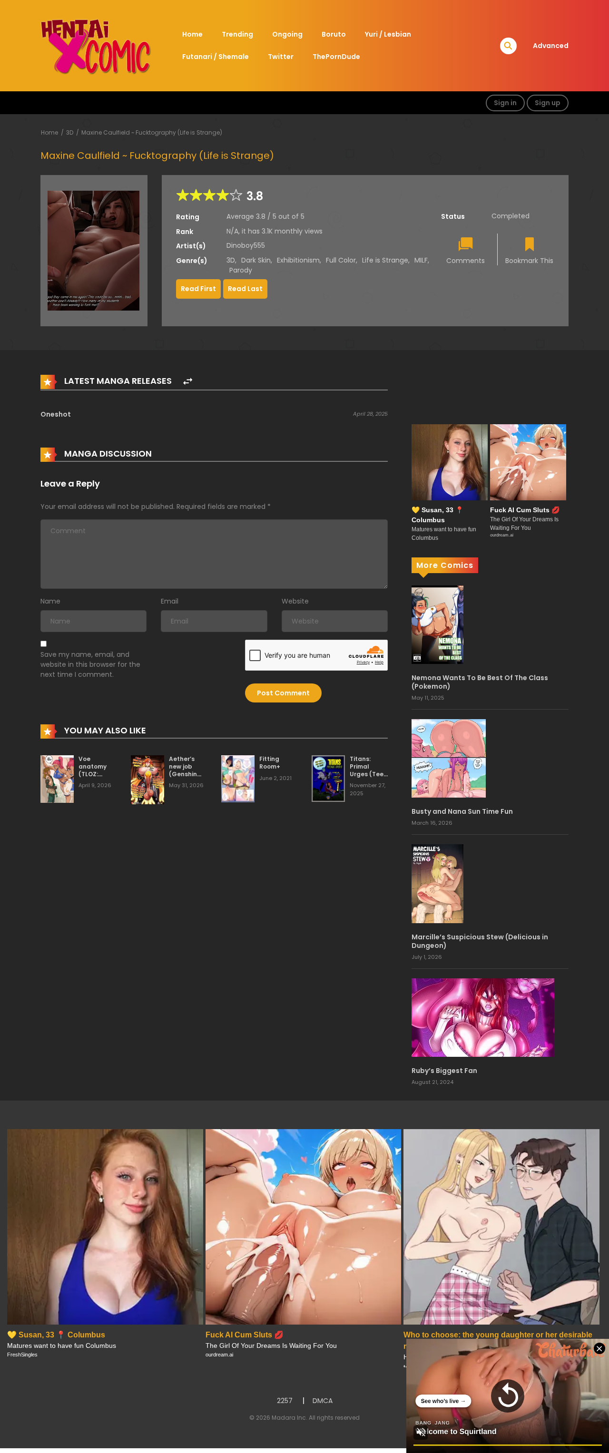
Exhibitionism (298, 260)
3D (69, 132)
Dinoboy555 (245, 245)
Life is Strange (385, 260)
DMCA (323, 1400)
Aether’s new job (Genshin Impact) (183, 770)
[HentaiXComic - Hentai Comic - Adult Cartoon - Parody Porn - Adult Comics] (95, 45)
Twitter (281, 56)
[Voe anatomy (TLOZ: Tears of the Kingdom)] (57, 778)
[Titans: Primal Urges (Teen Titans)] (328, 778)
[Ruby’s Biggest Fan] (483, 1017)
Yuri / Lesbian (388, 34)
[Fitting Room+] (238, 778)
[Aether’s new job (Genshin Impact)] (147, 779)
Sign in (505, 102)
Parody (240, 270)
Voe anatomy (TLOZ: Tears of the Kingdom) (97, 773)
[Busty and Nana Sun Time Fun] (449, 757)
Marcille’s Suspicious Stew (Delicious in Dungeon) (480, 941)
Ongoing (287, 34)
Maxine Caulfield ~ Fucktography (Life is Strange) (151, 132)
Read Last (245, 288)
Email (169, 601)
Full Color (341, 260)
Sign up (547, 102)
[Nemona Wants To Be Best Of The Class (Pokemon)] (437, 624)
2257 (285, 1400)
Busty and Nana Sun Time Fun (462, 811)
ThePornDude (336, 56)
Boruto (334, 34)
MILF (421, 260)
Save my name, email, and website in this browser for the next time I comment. (90, 664)
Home (192, 34)
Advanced (551, 45)
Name (50, 601)
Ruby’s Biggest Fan (444, 1070)
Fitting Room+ (269, 762)
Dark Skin (256, 260)
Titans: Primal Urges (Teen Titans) (368, 770)
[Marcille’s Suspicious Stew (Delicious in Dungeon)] (437, 883)
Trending (237, 34)
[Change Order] (188, 382)
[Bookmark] (529, 245)
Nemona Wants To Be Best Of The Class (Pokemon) (480, 682)
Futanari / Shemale (215, 56)
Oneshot (55, 414)
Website (295, 601)
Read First (198, 288)
